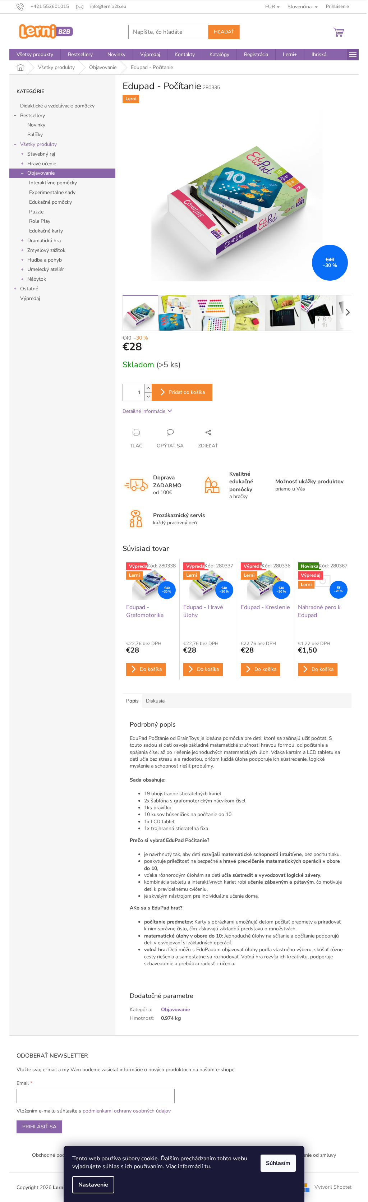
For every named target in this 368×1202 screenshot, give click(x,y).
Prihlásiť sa (39, 1126)
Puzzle (36, 211)
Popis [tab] (132, 700)
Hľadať (224, 31)
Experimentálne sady (52, 192)
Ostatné (29, 288)
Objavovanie (41, 173)
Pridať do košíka (187, 392)
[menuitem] (34, 54)
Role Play (39, 221)
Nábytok (36, 279)
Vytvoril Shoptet (332, 1187)
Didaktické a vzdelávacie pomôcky (57, 105)
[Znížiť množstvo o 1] (148, 396)
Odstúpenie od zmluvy (311, 1155)
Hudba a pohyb (44, 260)
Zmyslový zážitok (46, 250)
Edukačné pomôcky (50, 202)
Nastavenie (93, 1185)
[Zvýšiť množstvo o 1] (148, 388)
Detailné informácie (144, 411)
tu (207, 1166)
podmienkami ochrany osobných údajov (127, 1110)
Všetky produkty (38, 144)
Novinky (36, 124)
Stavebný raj (41, 154)
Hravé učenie (41, 163)
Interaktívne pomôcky (53, 182)
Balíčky (35, 134)
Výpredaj (30, 298)
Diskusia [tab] (155, 700)
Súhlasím (278, 1163)
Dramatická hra (44, 240)
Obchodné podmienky (56, 1155)
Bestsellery (32, 115)
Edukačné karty (46, 230)
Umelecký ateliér (45, 269)
